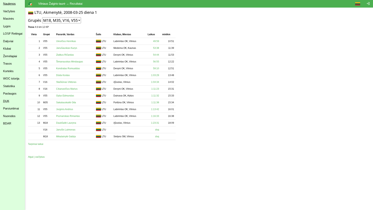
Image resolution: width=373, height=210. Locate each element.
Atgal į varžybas (36, 157)
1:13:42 (155, 109)
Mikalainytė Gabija (66, 136)
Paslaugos (10, 93)
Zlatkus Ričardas (65, 54)
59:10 (156, 68)
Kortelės (8, 71)
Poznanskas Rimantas (68, 116)
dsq (157, 129)
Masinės (8, 18)
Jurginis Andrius (64, 109)
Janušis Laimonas (65, 129)
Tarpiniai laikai (35, 144)
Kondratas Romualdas (68, 68)
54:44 (156, 54)
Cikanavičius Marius (67, 89)
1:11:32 (155, 95)
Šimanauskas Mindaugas (69, 61)
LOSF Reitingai (12, 33)
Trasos (7, 63)
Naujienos (9, 3)
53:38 (156, 48)
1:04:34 (155, 82)
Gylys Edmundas (65, 95)
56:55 (156, 61)
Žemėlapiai (10, 56)
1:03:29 (155, 75)
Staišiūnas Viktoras (66, 82)
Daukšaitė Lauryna (66, 123)
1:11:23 (155, 89)
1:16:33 (155, 116)
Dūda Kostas (63, 75)
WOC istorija (11, 78)
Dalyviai (8, 41)
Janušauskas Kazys (66, 48)
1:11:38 (155, 102)
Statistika (9, 86)
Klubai (7, 48)
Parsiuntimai (11, 108)
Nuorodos (9, 116)
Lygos (7, 26)
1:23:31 (155, 123)
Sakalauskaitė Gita (66, 102)
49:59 (156, 41)
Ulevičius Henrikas (66, 41)
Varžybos (9, 11)
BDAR (7, 123)
